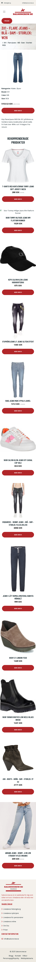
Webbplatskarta (27, 958)
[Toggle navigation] (4, 12)
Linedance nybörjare (11, 913)
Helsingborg (7, 3)
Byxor (19, 88)
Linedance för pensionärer (13, 917)
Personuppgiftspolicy (11, 958)
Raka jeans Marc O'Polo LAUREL (18, 401)
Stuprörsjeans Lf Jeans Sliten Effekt (18, 341)
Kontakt (18, 956)
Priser (6, 21)
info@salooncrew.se (28, 3)
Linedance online (9, 921)
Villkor (24, 956)
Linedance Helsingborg (12, 909)
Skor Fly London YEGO (18, 658)
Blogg (11, 956)
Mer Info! (18, 111)
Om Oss (6, 926)
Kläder (13, 88)
